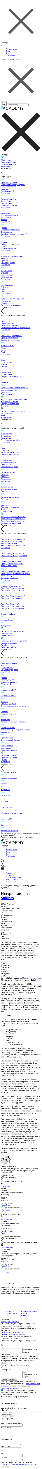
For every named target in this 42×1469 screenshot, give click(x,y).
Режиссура (5, 450)
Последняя (10, 1283)
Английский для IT (8, 576)
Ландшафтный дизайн (10, 497)
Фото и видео (6, 413)
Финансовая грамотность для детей (15, 706)
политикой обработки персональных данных (19, 1464)
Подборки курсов (30, 1311)
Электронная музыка (9, 467)
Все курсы (10, 1311)
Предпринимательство (10, 404)
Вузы (8, 51)
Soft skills (4, 702)
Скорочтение (6, 732)
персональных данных (10, 1388)
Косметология (6, 362)
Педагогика (5, 392)
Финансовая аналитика (10, 215)
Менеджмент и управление (12, 256)
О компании (10, 55)
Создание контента (8, 164)
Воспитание (6, 748)
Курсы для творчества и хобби (13, 411)
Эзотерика (5, 505)
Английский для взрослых (11, 541)
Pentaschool (5, 1186)
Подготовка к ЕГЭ (8, 647)
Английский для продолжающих (14, 556)
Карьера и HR (6, 271)
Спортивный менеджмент (11, 376)
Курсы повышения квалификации (14, 388)
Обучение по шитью (9, 489)
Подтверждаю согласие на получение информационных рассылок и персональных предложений (19, 1392)
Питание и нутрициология (11, 305)
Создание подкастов (9, 205)
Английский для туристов (11, 598)
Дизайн (4, 228)
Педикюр (4, 366)
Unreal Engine (6, 291)
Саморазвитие (6, 633)
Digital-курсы (6, 160)
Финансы (5, 406)
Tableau (4, 220)
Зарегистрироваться (9, 1379)
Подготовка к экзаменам (11, 586)
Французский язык (8, 614)
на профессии (31, 978)
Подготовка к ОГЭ (8, 696)
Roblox (3, 665)
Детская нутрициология (10, 340)
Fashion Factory (7, 1247)
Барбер (3, 352)
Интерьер (5, 475)
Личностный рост (8, 323)
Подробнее (5, 1205)
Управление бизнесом (9, 402)
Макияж (4, 348)
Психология (5, 301)
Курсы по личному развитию (12, 631)
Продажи (4, 261)
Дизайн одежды (7, 487)
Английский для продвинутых (13, 521)
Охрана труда (6, 394)
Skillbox (7, 898)
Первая (8, 1273)
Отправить (5, 1467)
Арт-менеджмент (8, 263)
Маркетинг (5, 242)
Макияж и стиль (7, 303)
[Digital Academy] (5, 1303)
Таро (3, 509)
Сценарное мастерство (10, 454)
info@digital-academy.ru (10, 1322)
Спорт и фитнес (7, 372)
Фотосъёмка (6, 201)
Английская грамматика (10, 543)
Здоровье (4, 382)
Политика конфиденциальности (13, 1332)
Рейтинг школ (11, 49)
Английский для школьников (12, 606)
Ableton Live (6, 465)
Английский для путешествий (13, 596)
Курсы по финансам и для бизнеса (14, 399)
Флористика (6, 479)
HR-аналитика (6, 218)
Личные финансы (8, 635)
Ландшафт (5, 499)
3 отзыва (6, 1210)
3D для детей (6, 684)
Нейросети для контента (10, 230)
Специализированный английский (15, 572)
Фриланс (4, 273)
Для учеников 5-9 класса (10, 740)
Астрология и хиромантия (11, 507)
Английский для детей (10, 604)
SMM (3, 246)
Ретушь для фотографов (10, 440)
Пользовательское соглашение (13, 1334)
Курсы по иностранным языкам (13, 517)
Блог (7, 53)
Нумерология (6, 511)
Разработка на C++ (8, 191)
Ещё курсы (5, 193)
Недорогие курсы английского (13, 546)
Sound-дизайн (6, 418)
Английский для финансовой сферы (15, 574)
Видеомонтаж (6, 203)
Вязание (4, 491)
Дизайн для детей (8, 680)
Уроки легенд (6, 1219)
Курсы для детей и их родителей (14, 641)
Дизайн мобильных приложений (14, 234)
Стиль (3, 350)
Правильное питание (9, 338)
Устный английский (9, 566)
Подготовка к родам (9, 750)
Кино (3, 415)
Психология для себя (9, 326)
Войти (4, 1363)
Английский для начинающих (13, 519)
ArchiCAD (5, 477)
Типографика (6, 232)
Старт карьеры (7, 275)
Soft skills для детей (8, 704)
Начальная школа (8, 728)
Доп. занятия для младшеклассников (15, 730)
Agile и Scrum (6, 258)
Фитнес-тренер (7, 374)
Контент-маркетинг (9, 248)
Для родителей (7, 746)
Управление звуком (8, 462)
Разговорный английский (11, 523)
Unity (3, 289)
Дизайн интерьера (8, 473)
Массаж (4, 364)
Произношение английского (12, 564)
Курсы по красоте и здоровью (13, 299)
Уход (3, 360)
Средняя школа (7, 738)
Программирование (9, 162)
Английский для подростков (12, 588)
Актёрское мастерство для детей (14, 722)
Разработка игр (7, 285)
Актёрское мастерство (10, 452)
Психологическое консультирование (15, 328)
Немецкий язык (7, 620)
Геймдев (4, 287)
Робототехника (7, 668)
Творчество (5, 720)
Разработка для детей (9, 670)
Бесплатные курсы (8, 755)
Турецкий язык (7, 626)
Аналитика (5, 166)
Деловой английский (9, 578)
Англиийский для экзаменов (12, 590)
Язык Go (4, 189)
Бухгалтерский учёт (9, 390)
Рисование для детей (9, 682)
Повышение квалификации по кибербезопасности (13, 186)
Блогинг (4, 712)
